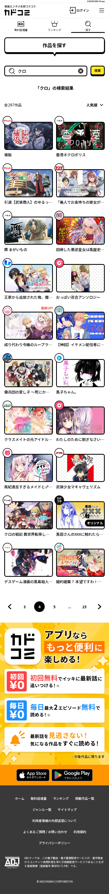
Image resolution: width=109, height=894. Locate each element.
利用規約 (80, 831)
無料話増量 (39, 798)
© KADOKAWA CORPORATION (55, 881)
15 (86, 608)
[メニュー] (101, 10)
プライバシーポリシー (54, 843)
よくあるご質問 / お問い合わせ (45, 831)
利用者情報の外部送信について (54, 820)
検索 (97, 70)
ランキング (61, 798)
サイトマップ (67, 809)
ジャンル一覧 (42, 809)
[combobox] (47, 70)
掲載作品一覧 (84, 798)
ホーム (19, 798)
